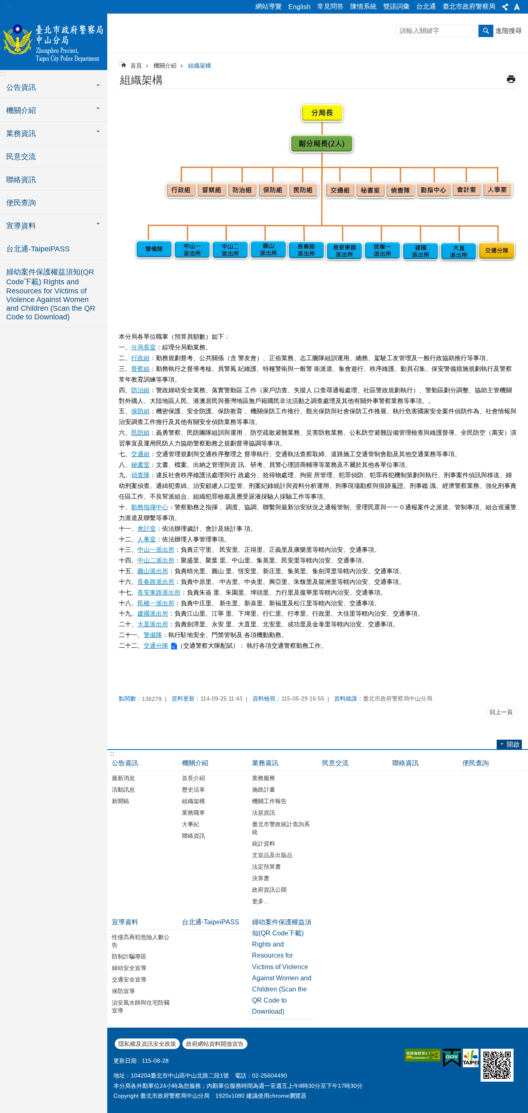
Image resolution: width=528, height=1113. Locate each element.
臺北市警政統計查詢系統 (281, 828)
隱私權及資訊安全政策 (147, 1043)
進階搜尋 (508, 30)
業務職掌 (193, 812)
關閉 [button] (505, 7)
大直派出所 (152, 624)
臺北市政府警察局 (469, 6)
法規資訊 (263, 812)
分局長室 (143, 347)
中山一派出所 (155, 549)
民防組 (140, 432)
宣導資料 (125, 922)
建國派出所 (152, 613)
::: (8, 4)
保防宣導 (123, 991)
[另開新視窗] (423, 1055)
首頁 (136, 65)
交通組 (140, 453)
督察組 (140, 368)
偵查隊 (140, 474)
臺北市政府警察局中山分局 (53, 41)
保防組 (140, 411)
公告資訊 (125, 762)
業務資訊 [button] (21, 133)
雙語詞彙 (396, 6)
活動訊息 (123, 789)
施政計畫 (263, 789)
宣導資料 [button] (21, 226)
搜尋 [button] (485, 31)
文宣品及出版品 (272, 855)
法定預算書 (266, 866)
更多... (260, 901)
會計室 (146, 528)
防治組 (140, 390)
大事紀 (190, 824)
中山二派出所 (155, 560)
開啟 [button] (513, 744)
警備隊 (153, 634)
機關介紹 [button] (21, 110)
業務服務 (263, 778)
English (299, 6)
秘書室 (140, 464)
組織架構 (199, 65)
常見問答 (330, 6)
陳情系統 (363, 6)
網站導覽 (268, 6)
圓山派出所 (152, 570)
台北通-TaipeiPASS (38, 249)
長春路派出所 (155, 581)
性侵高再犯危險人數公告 (141, 941)
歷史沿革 (193, 789)
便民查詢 (21, 203)
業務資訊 (265, 762)
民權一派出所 (155, 603)
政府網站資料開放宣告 (215, 1043)
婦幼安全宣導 (129, 968)
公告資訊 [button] (21, 87)
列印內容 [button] (511, 79)
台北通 (426, 6)
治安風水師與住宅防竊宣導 (141, 1006)
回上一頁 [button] (501, 712)
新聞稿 (120, 801)
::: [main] (121, 63)
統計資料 (263, 843)
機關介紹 (165, 65)
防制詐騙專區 (129, 956)
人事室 (146, 539)
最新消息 (123, 778)
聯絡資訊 (21, 180)
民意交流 (21, 156)
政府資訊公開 (269, 889)
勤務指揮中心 (149, 507)
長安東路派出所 (159, 592)
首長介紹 (193, 778)
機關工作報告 (269, 801)
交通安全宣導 (129, 979)
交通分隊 (156, 645)
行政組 (140, 357)
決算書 (260, 878)
